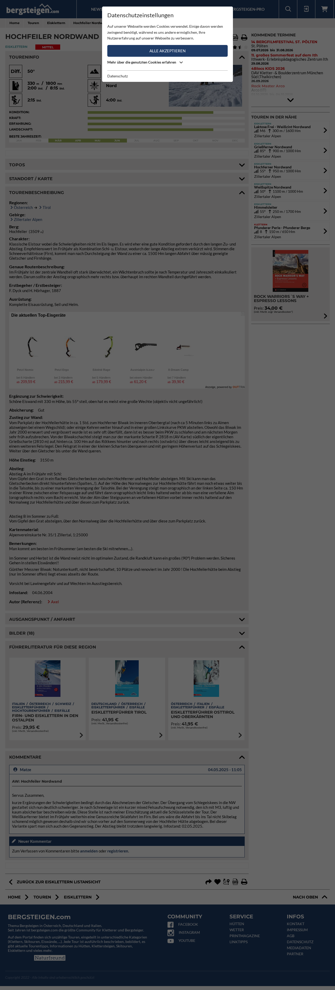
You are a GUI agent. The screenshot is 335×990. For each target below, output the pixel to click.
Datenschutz (117, 76)
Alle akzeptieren (167, 50)
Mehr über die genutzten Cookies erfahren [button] (142, 62)
